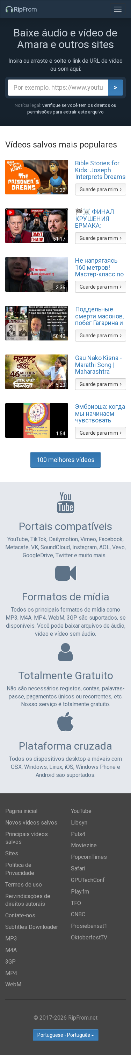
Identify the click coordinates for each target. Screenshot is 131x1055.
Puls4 (78, 834)
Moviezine (84, 845)
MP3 (11, 938)
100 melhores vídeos (65, 459)
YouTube (81, 811)
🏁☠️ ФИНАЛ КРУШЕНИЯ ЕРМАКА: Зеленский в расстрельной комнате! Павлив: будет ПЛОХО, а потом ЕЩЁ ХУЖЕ (100, 218)
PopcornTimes (89, 857)
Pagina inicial (21, 811)
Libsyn (79, 822)
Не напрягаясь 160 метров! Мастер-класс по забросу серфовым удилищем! (99, 267)
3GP (10, 961)
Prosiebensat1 (89, 926)
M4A (11, 950)
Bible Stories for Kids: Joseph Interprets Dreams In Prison (100, 170)
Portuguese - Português (64, 1035)
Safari (78, 868)
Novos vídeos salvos (31, 822)
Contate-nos (20, 915)
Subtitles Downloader (31, 927)
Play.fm (80, 891)
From (25, 9)
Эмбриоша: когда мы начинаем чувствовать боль (100, 413)
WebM (13, 984)
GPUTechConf (88, 880)
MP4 (11, 973)
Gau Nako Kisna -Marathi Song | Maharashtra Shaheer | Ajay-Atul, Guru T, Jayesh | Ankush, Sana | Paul (98, 364)
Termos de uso (23, 884)
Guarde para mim (99, 189)
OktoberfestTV (89, 937)
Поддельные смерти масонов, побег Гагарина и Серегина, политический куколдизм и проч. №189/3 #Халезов (99, 316)
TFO (76, 903)
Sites (11, 853)
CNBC (78, 914)
